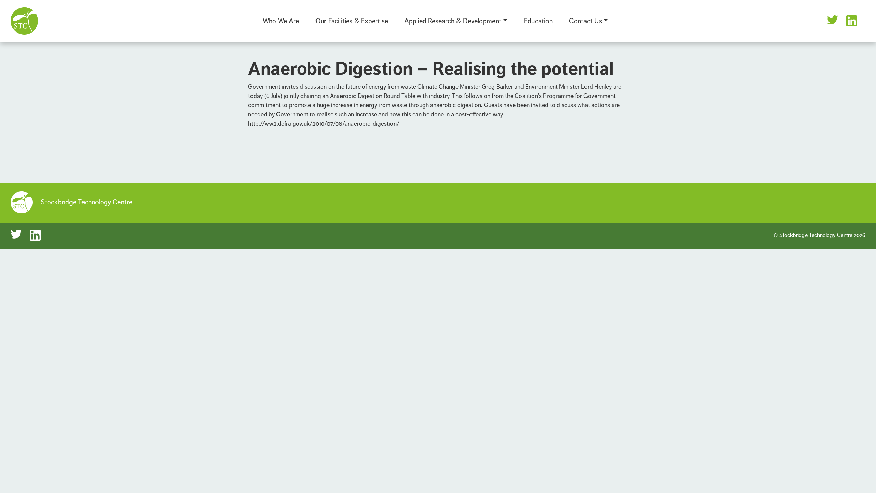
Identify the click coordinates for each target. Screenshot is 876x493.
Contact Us (585, 21)
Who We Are (281, 21)
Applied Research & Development (452, 21)
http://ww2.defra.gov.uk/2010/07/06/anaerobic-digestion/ (323, 123)
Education (538, 21)
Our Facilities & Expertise (351, 21)
